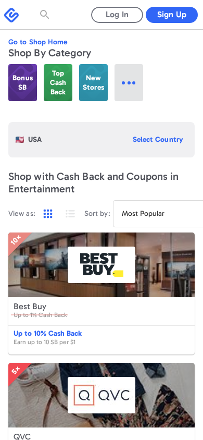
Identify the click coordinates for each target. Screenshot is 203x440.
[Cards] (48, 214)
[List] (70, 214)
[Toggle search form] (45, 14)
